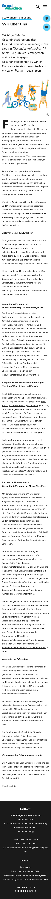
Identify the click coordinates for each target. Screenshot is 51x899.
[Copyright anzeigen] (47, 112)
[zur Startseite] (12, 7)
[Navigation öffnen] (45, 7)
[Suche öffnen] (38, 7)
